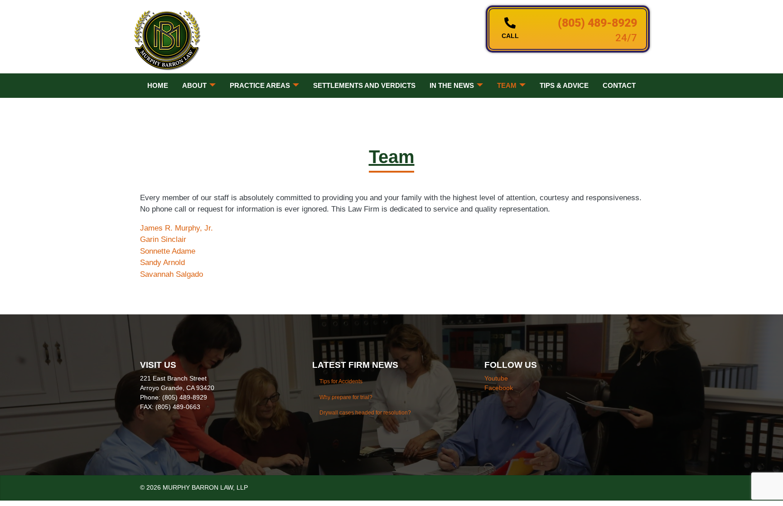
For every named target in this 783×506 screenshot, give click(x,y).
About (194, 85)
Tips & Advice (564, 85)
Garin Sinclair (163, 239)
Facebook (498, 387)
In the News (452, 85)
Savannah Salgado (171, 274)
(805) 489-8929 (597, 22)
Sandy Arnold (162, 262)
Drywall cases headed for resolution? (365, 413)
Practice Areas (260, 85)
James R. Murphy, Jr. (176, 228)
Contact (619, 85)
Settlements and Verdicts (364, 85)
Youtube (496, 378)
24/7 (626, 37)
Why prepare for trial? (345, 397)
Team (507, 85)
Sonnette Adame (167, 251)
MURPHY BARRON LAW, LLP (205, 487)
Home (157, 85)
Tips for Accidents (340, 381)
